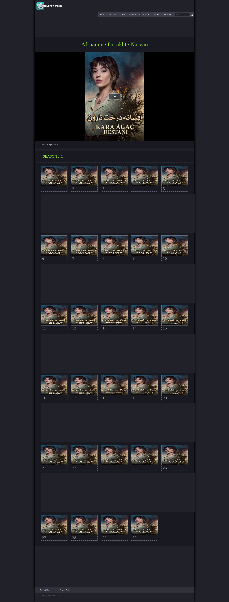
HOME (102, 14)
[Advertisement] (118, 213)
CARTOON (167, 14)
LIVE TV (156, 14)
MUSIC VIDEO (134, 14)
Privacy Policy (65, 590)
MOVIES (145, 14)
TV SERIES (113, 14)
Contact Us (44, 590)
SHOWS (123, 14)
